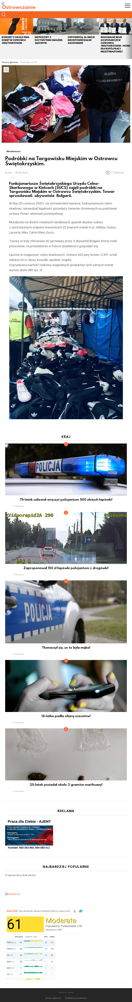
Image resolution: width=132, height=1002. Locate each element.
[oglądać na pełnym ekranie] (80, 911)
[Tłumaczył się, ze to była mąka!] (66, 611)
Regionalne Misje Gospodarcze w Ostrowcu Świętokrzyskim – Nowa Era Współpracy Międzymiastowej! (115, 44)
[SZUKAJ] (4, 14)
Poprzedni (1, 38)
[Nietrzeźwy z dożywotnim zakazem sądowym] (49, 26)
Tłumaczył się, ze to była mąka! (66, 647)
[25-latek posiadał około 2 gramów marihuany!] (66, 754)
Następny (130, 38)
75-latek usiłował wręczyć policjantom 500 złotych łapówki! (66, 499)
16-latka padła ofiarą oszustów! (66, 716)
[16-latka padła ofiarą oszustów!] (66, 686)
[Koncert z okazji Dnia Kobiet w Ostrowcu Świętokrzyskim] (16, 26)
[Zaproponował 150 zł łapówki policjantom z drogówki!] (66, 538)
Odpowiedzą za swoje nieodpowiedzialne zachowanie (81, 40)
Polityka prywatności (76, 998)
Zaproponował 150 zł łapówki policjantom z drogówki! (66, 568)
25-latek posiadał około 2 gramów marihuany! (66, 784)
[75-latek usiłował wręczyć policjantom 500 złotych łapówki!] (66, 469)
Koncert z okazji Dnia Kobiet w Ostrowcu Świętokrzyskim (15, 40)
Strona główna (53, 998)
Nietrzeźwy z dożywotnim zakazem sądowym (48, 40)
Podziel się (6, 69)
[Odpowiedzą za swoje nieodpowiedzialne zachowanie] (82, 26)
